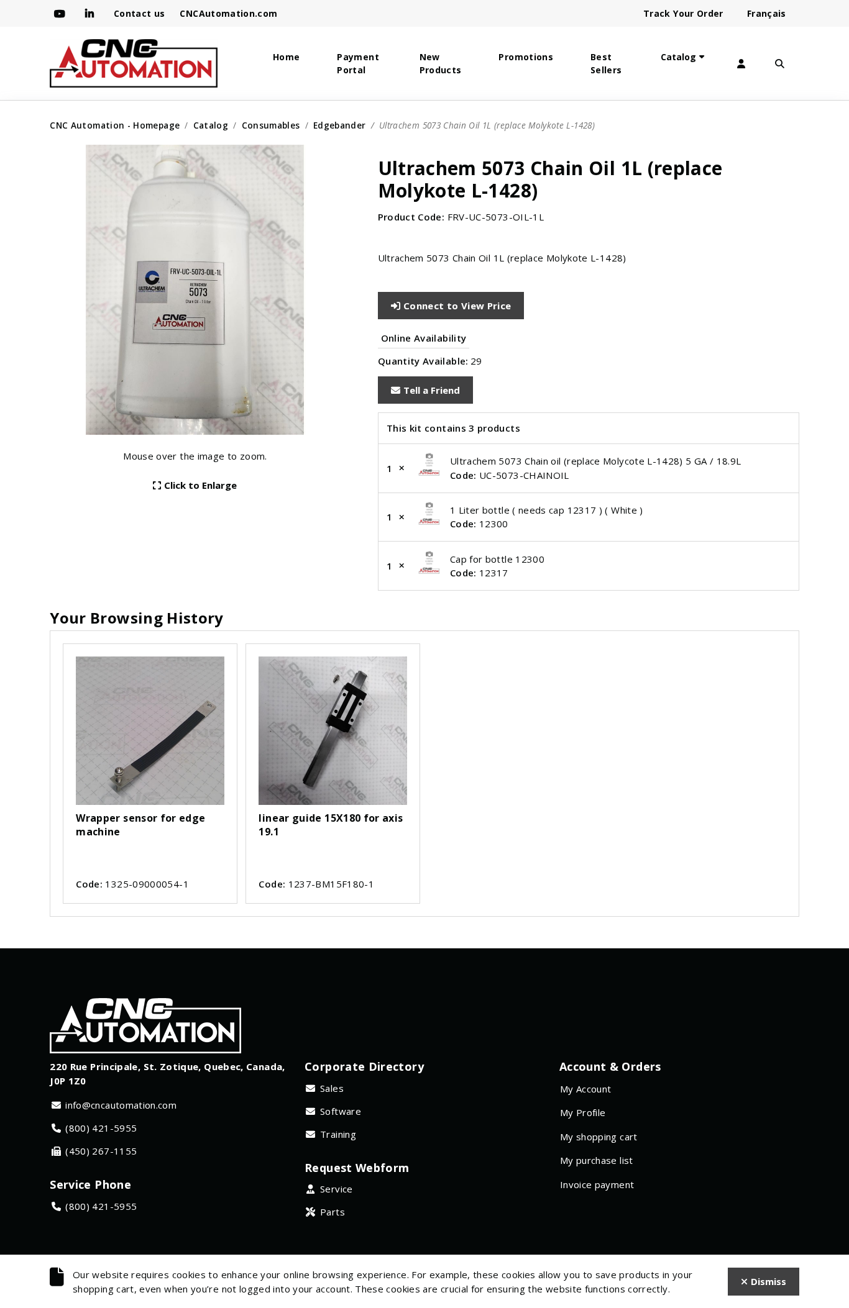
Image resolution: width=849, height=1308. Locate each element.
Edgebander (339, 125)
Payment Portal (358, 63)
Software (340, 1111)
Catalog (678, 57)
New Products (441, 63)
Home (286, 57)
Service (336, 1189)
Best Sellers (606, 63)
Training (338, 1134)
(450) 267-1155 (101, 1151)
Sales (332, 1088)
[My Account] (741, 64)
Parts (332, 1212)
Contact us (139, 13)
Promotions (525, 57)
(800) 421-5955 (101, 1128)
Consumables (271, 125)
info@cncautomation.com (121, 1105)
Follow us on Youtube (62, 13)
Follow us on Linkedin (92, 13)
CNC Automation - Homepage (115, 125)
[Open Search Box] (780, 64)
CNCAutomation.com (228, 13)
